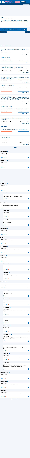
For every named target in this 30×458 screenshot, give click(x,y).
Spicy (7, 4)
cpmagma (5, 290)
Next (15, 147)
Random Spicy (11, 4)
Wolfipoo (2, 255)
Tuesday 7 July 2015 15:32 (4, 383)
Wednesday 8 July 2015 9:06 (6, 364)
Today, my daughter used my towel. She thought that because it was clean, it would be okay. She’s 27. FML (15, 130)
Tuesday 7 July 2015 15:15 (4, 248)
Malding (2, 17)
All (1, 4)
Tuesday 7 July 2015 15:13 (4, 153)
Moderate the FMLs (23, 1)
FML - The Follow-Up (20, 4)
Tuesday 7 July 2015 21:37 (6, 336)
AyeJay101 (2, 237)
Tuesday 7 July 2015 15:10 (4, 204)
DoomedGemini (6, 334)
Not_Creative (6, 307)
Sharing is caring (4, 126)
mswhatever (6, 325)
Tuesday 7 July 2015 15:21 (4, 257)
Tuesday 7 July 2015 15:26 (4, 374)
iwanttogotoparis (4, 372)
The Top (15, 4)
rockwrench (3, 381)
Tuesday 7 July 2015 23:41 (6, 355)
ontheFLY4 (3, 160)
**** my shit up (3, 66)
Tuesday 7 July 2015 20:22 (6, 327)
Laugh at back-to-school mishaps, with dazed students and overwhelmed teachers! (13, 29)
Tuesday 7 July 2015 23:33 (6, 221)
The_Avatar (3, 246)
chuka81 (2, 202)
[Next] (18, 399)
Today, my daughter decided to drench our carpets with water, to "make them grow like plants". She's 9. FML (15, 50)
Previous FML (3, 32)
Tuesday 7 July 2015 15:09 (4, 162)
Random (4, 4)
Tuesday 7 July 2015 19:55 (6, 212)
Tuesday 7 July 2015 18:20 (6, 309)
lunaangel (5, 219)
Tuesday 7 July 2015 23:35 (6, 274)
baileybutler (3, 151)
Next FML (27, 32)
